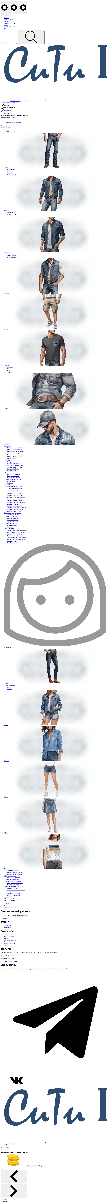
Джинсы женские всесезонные (16, 890)
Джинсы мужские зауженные (16, 497)
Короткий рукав (11, 257)
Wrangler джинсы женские (15, 883)
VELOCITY (7, 484)
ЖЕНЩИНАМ (7, 927)
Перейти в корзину (9, 122)
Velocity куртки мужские (14, 490)
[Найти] (31, 37)
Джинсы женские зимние (14, 891)
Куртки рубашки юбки (13, 895)
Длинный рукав (11, 255)
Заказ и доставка (9, 19)
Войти (2, 102)
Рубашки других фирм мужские (16, 536)
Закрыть (3, 15)
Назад (8, 15)
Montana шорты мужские (14, 456)
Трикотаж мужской (13, 521)
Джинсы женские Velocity (14, 888)
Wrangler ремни (11, 470)
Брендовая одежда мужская (12, 513)
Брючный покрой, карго (14, 511)
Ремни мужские (12, 525)
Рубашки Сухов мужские (14, 534)
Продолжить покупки (32, 1166)
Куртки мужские (12, 516)
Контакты (6, 21)
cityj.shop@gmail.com (11, 961)
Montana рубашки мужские (15, 451)
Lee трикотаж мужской (14, 479)
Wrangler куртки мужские (14, 463)
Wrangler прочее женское (14, 884)
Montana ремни (11, 458)
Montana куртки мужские (14, 449)
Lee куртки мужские (13, 476)
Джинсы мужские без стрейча (16, 502)
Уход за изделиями (9, 26)
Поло (8, 368)
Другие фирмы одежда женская (13, 886)
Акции (6, 25)
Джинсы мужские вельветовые (16, 507)
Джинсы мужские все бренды (13, 491)
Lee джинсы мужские (13, 474)
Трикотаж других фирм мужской (16, 537)
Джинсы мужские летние (14, 504)
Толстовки (10, 372)
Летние (9, 171)
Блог (5, 28)
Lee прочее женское (13, 879)
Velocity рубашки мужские (15, 488)
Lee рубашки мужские (13, 477)
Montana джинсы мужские (15, 447)
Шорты (6, 329)
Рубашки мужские (12, 518)
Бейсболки (7, 444)
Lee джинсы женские (13, 877)
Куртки (6, 210)
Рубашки (6, 252)
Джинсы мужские (12, 514)
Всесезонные (11, 169)
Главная (6, 18)
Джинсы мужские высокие (15, 499)
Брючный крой (11, 174)
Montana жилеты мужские (15, 453)
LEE (5, 472)
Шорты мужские (12, 523)
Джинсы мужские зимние (14, 506)
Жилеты (6, 293)
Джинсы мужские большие (15, 509)
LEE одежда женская (10, 876)
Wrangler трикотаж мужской (15, 467)
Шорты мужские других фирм (16, 539)
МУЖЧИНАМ (7, 925)
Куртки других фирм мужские (16, 532)
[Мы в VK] (16, 1086)
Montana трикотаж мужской (15, 454)
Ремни (6, 408)
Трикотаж (7, 365)
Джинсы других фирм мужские (16, 530)
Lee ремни (10, 483)
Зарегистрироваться (11, 102)
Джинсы (6, 167)
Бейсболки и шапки (12, 543)
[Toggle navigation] (14, 7)
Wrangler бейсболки (13, 469)
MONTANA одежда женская (12, 870)
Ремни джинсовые (12, 541)
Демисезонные (11, 214)
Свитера (9, 370)
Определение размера (10, 23)
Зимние (9, 173)
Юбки (6, 833)
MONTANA (7, 446)
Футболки (10, 367)
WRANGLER (7, 460)
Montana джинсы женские (14, 872)
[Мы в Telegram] (55, 1073)
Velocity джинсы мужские (14, 486)
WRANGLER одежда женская (12, 881)
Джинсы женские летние (14, 893)
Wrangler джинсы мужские (15, 462)
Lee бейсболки (11, 481)
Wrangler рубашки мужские (15, 465)
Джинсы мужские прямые (15, 493)
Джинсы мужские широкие (15, 495)
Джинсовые (10, 212)
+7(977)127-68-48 (15, 101)
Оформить (18, 122)
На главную (4, 918)
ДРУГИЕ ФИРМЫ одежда (11, 528)
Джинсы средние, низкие (14, 500)
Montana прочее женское (14, 874)
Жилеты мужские (12, 520)
